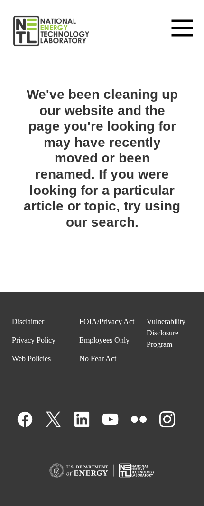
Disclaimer (28, 321)
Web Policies (31, 358)
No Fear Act (97, 358)
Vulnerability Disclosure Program (166, 332)
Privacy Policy (34, 340)
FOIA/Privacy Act (106, 321)
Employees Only (104, 340)
